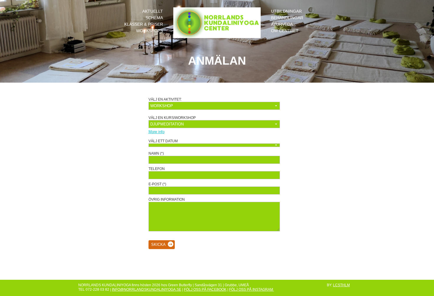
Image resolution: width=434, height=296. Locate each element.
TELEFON (157, 169)
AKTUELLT (152, 11)
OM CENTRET (284, 30)
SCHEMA (154, 17)
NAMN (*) (156, 153)
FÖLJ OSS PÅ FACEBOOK (205, 289)
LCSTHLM (341, 285)
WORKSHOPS (149, 30)
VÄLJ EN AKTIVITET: (165, 99)
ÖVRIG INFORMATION (167, 199)
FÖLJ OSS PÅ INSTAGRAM (251, 289)
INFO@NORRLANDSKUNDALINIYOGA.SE (146, 289)
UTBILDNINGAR (286, 11)
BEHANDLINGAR (287, 17)
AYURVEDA (282, 24)
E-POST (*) (157, 184)
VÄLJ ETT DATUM (163, 141)
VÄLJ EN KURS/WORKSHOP (172, 118)
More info (156, 132)
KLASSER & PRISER (143, 24)
